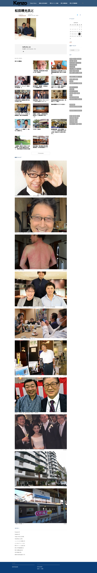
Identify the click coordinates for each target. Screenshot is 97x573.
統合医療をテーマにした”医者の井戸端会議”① (22, 87)
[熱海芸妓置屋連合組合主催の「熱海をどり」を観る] (59, 90)
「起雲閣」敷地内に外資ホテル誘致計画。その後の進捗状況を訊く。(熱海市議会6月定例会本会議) (22, 147)
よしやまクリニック (19, 543)
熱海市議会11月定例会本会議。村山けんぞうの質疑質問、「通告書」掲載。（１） (75, 110)
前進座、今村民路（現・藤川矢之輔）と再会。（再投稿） (27, 412)
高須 (80, 123)
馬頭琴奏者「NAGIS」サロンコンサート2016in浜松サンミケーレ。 (41, 101)
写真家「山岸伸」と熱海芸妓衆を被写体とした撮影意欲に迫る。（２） (40, 115)
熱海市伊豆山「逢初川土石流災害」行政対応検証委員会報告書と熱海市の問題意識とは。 (75, 99)
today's (71, 60)
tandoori (79, 58)
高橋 (77, 123)
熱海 (71, 95)
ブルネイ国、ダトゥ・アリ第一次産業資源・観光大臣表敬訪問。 (22, 114)
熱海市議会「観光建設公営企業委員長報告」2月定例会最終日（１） (41, 147)
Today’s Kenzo (33, 3)
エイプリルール (73, 64)
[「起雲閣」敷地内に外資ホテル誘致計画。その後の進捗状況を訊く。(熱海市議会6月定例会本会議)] (22, 136)
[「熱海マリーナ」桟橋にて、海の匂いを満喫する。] (22, 119)
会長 (74, 70)
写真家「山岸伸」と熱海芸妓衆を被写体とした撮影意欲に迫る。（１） (75, 73)
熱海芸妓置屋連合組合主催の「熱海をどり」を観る (58, 101)
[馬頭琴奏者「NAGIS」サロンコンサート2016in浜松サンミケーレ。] (41, 90)
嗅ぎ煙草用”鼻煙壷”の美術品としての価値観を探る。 (40, 87)
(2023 (71, 58)
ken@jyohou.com (26, 47)
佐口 (77, 70)
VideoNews (17, 538)
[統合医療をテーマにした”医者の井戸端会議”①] (22, 76)
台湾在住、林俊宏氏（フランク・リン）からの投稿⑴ (75, 77)
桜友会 (71, 93)
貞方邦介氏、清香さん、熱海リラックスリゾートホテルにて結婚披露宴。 (30, 449)
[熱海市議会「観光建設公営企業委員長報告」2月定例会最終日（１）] (41, 136)
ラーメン (79, 68)
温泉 (75, 93)
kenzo (75, 58)
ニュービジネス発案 (19, 541)
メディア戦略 (73, 68)
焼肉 (78, 93)
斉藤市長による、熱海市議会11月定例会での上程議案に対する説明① (75, 83)
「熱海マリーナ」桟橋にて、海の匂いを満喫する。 (22, 130)
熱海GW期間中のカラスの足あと (58, 104)
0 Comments (41, 153)
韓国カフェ (72, 123)
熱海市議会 (72, 104)
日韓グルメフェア (73, 87)
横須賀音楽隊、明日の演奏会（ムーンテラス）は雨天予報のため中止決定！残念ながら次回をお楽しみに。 (58, 131)
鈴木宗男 (72, 121)
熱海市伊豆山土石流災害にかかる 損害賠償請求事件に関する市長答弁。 (58, 72)
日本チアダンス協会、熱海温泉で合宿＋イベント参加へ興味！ (58, 87)
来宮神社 (72, 89)
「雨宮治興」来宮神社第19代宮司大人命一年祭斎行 (40, 71)
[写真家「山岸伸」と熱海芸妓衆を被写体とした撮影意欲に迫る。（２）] (41, 104)
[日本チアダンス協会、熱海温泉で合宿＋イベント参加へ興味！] (59, 76)
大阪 (74, 79)
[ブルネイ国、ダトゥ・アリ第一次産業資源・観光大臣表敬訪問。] (22, 104)
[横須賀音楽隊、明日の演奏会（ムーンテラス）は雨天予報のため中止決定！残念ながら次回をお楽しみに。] (59, 119)
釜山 (76, 119)
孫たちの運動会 (18, 61)
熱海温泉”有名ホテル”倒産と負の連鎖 (22, 486)
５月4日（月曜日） (37, 129)
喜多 (71, 79)
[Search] (82, 3)
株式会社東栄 (39, 566)
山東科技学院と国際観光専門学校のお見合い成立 (22, 101)
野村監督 (72, 119)
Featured (16, 532)
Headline (16, 534)
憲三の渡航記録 (64, 3)
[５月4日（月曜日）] (41, 119)
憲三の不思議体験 (73, 3)
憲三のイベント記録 (54, 3)
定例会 (71, 81)
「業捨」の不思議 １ (19, 523)
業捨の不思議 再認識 (19, 269)
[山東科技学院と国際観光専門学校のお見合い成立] (22, 90)
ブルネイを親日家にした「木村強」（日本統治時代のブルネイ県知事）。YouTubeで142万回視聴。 (35, 307)
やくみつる (72, 62)
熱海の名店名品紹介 (43, 3)
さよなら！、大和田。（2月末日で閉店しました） (25, 338)
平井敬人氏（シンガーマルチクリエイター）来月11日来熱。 (27, 195)
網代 (71, 115)
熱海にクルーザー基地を (20, 375)
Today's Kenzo (18, 536)
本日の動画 (17, 552)
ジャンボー (72, 66)
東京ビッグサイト (73, 91)
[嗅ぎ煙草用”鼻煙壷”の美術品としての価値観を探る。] (41, 76)
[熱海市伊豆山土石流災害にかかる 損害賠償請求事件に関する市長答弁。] (59, 61)
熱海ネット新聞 (40, 568)
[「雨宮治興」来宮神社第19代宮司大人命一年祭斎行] (41, 61)
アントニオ (78, 62)
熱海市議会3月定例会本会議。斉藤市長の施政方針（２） (75, 106)
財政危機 (72, 117)
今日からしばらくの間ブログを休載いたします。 (25, 232)
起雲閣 (76, 117)
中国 (71, 70)
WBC (75, 60)
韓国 (76, 121)
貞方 (78, 115)
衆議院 (74, 115)
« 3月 (70, 41)
